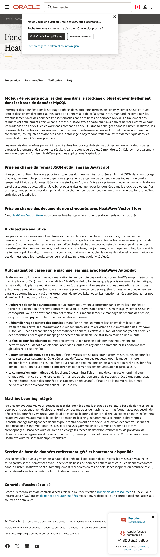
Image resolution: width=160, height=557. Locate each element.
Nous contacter (72, 533)
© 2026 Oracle (12, 521)
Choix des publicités (54, 527)
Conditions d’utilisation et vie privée (46, 521)
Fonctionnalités (34, 80)
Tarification (55, 80)
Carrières (73, 527)
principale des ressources (114, 492)
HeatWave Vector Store (27, 215)
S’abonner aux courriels (94, 527)
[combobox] (88, 7)
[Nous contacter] (153, 7)
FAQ (69, 80)
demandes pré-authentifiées (59, 496)
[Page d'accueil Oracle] (26, 7)
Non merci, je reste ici (80, 36)
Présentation (12, 80)
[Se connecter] (145, 7)
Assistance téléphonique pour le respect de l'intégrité (32, 533)
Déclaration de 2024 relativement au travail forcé (94, 521)
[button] (7, 7)
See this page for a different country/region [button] (53, 46)
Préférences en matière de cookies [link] (22, 527)
